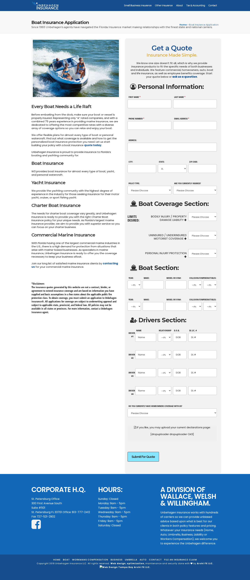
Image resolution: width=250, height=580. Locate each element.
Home (183, 24)
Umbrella (131, 559)
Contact (155, 559)
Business (116, 559)
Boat (66, 559)
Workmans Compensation (90, 559)
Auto (143, 559)
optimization (135, 563)
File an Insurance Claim (180, 559)
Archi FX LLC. (205, 563)
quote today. (93, 145)
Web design (118, 563)
